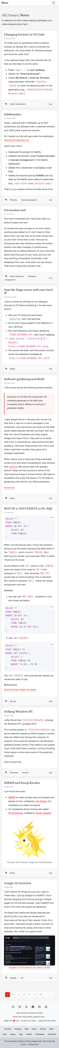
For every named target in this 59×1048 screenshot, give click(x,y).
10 (41, 994)
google (14, 978)
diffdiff (11, 797)
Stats (51, 1029)
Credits (29, 1034)
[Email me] (13, 1007)
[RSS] (46, 1007)
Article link (9, 487)
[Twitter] (26, 1007)
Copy (52, 517)
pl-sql (13, 701)
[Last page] (51, 994)
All (4, 15)
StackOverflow (11, 689)
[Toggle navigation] (53, 2)
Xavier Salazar (43, 812)
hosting (14, 200)
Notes (24, 15)
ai (22, 978)
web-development (18, 104)
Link (50, 104)
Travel (34, 1029)
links (13, 498)
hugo (13, 369)
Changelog (39, 1034)
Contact (8, 1029)
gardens (13, 466)
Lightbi (35, 1017)
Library (13, 1034)
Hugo (25, 1017)
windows (15, 772)
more (42, 1017)
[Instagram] (19, 1007)
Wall (26, 1029)
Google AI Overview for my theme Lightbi (29, 967)
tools (13, 873)
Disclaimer (52, 1034)
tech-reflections (17, 276)
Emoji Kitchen (15, 812)
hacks (26, 772)
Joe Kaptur (41, 801)
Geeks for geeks (28, 689)
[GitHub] (39, 1007)
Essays (13, 15)
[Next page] (45, 994)
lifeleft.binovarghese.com (16, 140)
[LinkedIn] (33, 1007)
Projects (18, 1029)
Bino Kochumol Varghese (26, 1013)
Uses (5, 1034)
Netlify (29, 1017)
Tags (21, 1034)
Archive (43, 1029)
